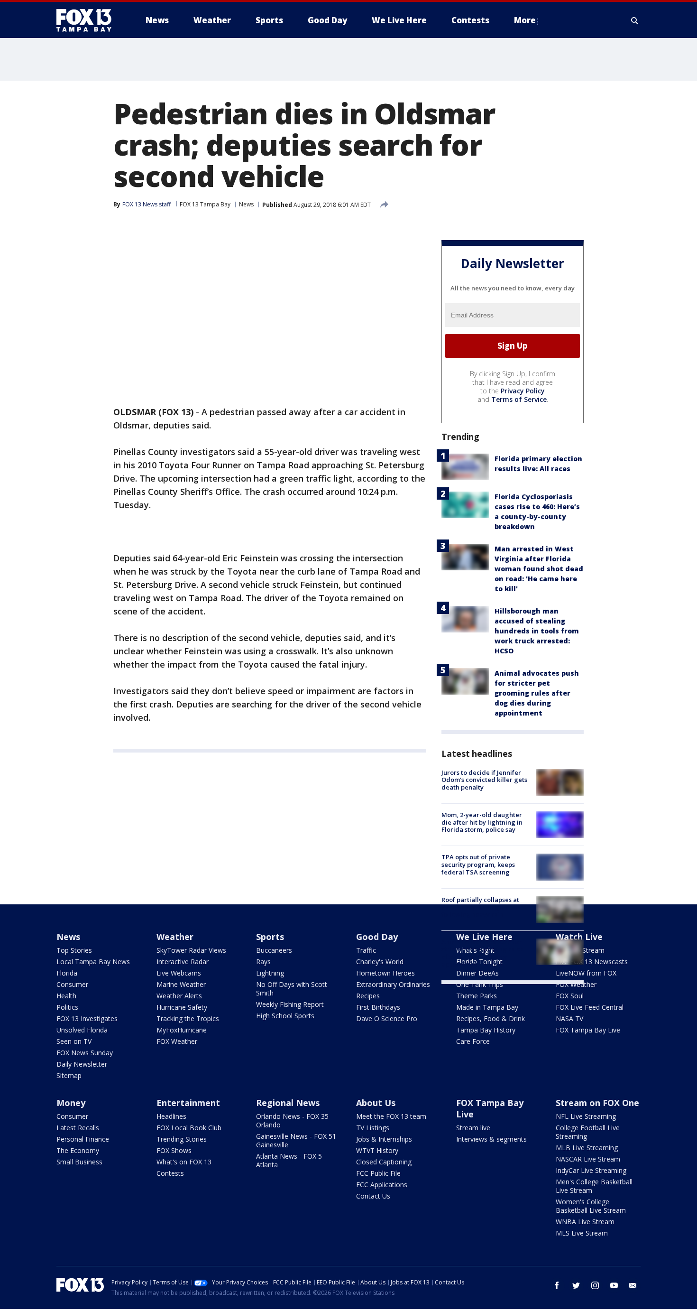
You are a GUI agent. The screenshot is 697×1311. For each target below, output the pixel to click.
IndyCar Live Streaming (591, 1170)
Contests (170, 1173)
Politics (67, 1007)
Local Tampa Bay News (93, 961)
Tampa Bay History (485, 1029)
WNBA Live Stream (585, 1221)
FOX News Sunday (84, 1052)
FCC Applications (381, 1184)
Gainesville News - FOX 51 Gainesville (296, 1140)
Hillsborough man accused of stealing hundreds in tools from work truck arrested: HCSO (537, 630)
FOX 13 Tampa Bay (205, 204)
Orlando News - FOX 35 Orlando (292, 1120)
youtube (614, 1285)
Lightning (270, 972)
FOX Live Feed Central (590, 1007)
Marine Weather (181, 984)
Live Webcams (178, 972)
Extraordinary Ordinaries (393, 984)
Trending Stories (181, 1139)
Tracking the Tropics (187, 1018)
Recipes (368, 995)
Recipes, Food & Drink (490, 1018)
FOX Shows (174, 1150)
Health (66, 995)
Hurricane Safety (181, 1007)
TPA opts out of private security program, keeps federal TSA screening (478, 864)
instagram (595, 1285)
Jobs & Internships (384, 1139)
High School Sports (285, 1015)
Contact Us (373, 1195)
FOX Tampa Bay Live (588, 1029)
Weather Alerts (179, 995)
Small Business (79, 1161)
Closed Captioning (384, 1161)
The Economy (77, 1150)
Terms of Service (519, 399)
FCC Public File (378, 1173)
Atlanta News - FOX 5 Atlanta (289, 1160)
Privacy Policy (523, 390)
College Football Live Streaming (588, 1132)
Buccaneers (274, 950)
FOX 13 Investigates (87, 1018)
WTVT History (377, 1150)
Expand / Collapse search (635, 20)
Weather (174, 936)
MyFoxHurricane (181, 1029)
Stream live (473, 1127)
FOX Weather (176, 1041)
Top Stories (74, 950)
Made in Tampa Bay (487, 1007)
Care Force (473, 1041)
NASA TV (569, 1018)
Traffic (366, 950)
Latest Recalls (77, 1127)
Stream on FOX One (597, 1102)
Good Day (377, 936)
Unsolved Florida (82, 1029)
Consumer (72, 984)
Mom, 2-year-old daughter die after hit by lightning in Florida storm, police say (482, 822)
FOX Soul (570, 995)
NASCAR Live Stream (588, 1158)
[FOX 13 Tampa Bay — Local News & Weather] (87, 20)
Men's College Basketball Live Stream (594, 1186)
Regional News (288, 1102)
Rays (263, 961)
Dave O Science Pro (386, 1018)
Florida (66, 972)
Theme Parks (476, 995)
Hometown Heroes (385, 972)
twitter (576, 1285)
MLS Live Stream (582, 1232)
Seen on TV (74, 1041)
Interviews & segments (491, 1139)
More (525, 20)
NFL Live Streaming (586, 1116)
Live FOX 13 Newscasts (592, 961)
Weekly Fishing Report (290, 1004)
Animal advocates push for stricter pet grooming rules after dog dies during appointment (537, 693)
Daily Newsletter (81, 1064)
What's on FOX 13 (183, 1161)
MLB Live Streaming (587, 1147)
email (633, 1285)
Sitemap (69, 1075)
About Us (375, 1102)
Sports (270, 936)
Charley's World (380, 961)
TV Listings (372, 1127)
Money (70, 1102)
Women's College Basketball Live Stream (591, 1206)
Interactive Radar (182, 961)
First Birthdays (378, 1007)
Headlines (171, 1116)
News (246, 204)
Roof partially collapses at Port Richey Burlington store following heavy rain (483, 907)
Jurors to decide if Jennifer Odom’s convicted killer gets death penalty (484, 779)
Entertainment (188, 1102)
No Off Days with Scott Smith (291, 988)
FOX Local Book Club (188, 1127)
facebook (557, 1285)
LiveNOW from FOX (586, 972)
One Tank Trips (479, 984)
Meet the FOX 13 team (391, 1116)
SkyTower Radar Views (191, 950)
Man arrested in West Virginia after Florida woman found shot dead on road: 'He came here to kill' (539, 568)
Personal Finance (82, 1139)
